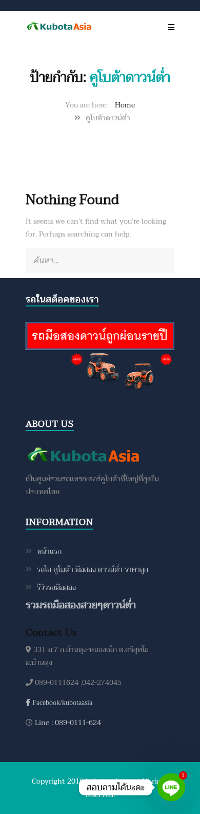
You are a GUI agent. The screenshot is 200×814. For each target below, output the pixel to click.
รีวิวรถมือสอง (56, 587)
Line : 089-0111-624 (67, 723)
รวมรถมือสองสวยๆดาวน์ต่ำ (81, 604)
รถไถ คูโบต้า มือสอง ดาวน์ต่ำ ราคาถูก (92, 569)
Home (125, 105)
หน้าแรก (49, 551)
